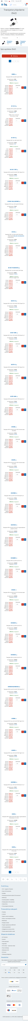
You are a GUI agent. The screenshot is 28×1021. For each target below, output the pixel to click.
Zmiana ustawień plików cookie (8, 931)
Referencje (4, 897)
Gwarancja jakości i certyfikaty (8, 899)
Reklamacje (4, 920)
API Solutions (5, 937)
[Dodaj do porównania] (15, 74)
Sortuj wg (15, 56)
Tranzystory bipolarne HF (23, 43)
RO (5, 972)
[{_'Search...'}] (11, 5)
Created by (19, 1016)
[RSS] (25, 879)
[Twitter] (16, 879)
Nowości (4, 939)
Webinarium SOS (5, 950)
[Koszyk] (26, 4)
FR (23, 972)
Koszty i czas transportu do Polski (8, 918)
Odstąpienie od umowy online (8, 929)
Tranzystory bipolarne (9, 42)
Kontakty (4, 893)
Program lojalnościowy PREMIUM (9, 925)
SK (5, 970)
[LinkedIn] (12, 879)
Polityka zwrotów (5, 922)
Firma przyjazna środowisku (7, 906)
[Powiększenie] (17, 37)
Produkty (4, 912)
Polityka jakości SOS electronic (8, 902)
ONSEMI (15, 274)
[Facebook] (3, 879)
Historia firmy (4, 904)
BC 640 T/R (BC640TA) (19, 236)
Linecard (4, 914)
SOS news (4, 952)
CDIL (15, 112)
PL (10, 972)
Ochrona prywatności (6, 927)
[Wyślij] (25, 964)
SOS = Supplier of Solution (7, 889)
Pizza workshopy (5, 948)
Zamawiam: (18, 85)
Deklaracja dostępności (6, 954)
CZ (10, 970)
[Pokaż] (25, 87)
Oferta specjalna (5, 941)
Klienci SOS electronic (6, 891)
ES (19, 972)
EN (19, 970)
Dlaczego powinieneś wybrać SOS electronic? (11, 895)
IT (14, 972)
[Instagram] (21, 879)
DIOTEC (15, 80)
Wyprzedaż (4, 943)
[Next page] (18, 61)
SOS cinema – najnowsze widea (8, 945)
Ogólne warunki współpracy (7, 916)
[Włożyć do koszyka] (22, 87)
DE (23, 970)
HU (14, 970)
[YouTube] (8, 879)
